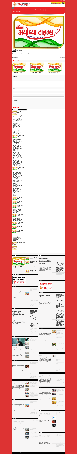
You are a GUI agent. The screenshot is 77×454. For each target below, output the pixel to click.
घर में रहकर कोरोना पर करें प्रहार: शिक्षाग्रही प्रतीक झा (60, 344)
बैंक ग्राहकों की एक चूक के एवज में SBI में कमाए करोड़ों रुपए (60, 429)
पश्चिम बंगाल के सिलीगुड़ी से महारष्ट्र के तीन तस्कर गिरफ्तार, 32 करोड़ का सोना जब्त (60, 376)
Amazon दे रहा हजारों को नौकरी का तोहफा (34, 301)
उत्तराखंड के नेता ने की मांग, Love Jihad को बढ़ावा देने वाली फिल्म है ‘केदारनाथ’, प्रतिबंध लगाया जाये (33, 433)
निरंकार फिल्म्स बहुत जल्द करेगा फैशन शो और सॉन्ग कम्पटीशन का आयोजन (34, 370)
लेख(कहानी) (34, 9)
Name (14, 88)
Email (14, 92)
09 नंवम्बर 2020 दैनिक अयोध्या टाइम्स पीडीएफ (53, 72)
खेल (44, 9)
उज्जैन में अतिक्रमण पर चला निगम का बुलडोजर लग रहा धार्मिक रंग (45, 331)
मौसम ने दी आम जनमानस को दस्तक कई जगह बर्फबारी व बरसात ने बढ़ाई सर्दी (33, 425)
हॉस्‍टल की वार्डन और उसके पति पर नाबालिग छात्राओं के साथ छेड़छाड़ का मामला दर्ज (44, 436)
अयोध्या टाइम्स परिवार (18, 11)
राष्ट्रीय (13, 9)
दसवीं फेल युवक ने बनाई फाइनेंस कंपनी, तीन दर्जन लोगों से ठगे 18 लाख (60, 435)
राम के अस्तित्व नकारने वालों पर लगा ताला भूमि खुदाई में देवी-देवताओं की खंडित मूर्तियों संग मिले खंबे (33, 304)
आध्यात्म (50, 9)
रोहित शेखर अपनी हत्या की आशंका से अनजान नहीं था (34, 421)
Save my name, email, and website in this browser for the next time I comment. (16, 102)
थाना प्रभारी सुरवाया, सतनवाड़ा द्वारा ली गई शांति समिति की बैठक (60, 337)
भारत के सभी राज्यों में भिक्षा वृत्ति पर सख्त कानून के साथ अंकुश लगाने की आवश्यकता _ (60, 356)
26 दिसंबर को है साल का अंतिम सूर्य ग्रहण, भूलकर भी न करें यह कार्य (33, 413)
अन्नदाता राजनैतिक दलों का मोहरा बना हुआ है (60, 370)
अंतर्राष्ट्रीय (21, 9)
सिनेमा (38, 9)
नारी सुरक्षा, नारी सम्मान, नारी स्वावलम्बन (17, 234)
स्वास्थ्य (47, 9)
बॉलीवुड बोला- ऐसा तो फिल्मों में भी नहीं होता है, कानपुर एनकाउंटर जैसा (34, 363)
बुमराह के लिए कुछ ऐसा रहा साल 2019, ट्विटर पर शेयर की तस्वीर (33, 393)
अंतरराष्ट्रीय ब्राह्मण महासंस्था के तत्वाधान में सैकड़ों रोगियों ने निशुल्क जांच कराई (60, 390)
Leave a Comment (31, 53)
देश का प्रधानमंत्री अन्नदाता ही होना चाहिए (60, 363)
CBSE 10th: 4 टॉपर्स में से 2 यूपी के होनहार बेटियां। (60, 380)
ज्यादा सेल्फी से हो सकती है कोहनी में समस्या (60, 406)
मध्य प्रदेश (28, 9)
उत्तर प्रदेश (16, 9)
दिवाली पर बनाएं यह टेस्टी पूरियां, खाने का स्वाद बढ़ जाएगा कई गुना (60, 398)
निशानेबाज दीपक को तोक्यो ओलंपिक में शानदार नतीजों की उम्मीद (34, 386)
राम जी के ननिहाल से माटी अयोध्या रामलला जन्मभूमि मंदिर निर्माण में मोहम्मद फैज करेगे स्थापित (33, 294)
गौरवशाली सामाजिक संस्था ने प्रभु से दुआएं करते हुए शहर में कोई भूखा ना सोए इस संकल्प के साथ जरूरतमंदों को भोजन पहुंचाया (60, 349)
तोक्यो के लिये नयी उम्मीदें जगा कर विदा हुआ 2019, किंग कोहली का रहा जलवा (34, 389)
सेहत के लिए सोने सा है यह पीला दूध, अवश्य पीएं (60, 402)
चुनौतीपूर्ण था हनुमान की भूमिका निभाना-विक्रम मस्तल (33, 377)
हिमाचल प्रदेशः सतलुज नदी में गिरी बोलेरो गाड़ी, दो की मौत (33, 429)
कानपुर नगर (24, 9)
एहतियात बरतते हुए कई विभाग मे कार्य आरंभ (34, 352)
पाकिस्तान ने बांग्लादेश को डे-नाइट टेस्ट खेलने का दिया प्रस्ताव (33, 383)
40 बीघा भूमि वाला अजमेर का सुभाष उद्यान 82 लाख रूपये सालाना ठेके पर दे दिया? (60, 439)
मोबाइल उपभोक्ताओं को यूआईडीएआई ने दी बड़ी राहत (34, 437)
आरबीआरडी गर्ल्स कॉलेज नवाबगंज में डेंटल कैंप (33, 329)
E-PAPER (14, 51)
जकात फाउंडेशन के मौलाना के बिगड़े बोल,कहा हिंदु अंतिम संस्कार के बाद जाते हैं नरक (33, 289)
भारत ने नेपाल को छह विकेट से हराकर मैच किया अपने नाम (34, 396)
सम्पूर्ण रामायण (31, 415)
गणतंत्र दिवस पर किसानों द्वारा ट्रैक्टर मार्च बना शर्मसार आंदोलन (60, 274)
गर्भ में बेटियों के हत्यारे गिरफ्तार (59, 442)
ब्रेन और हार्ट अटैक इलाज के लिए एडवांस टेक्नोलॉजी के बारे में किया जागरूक (59, 394)
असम (52, 9)
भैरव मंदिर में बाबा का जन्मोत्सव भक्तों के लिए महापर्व (33, 402)
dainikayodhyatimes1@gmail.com (22, 53)
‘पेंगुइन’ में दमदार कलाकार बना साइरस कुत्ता (34, 373)
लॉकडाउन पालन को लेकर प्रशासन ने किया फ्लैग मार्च (34, 356)
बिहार (31, 9)
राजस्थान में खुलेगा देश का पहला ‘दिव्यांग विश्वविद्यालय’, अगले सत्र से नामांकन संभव (60, 445)
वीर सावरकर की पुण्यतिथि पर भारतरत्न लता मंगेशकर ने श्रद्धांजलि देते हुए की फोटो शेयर (60, 259)
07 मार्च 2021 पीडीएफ (19, 226)
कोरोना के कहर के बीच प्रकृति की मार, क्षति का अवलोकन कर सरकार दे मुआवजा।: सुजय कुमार (34, 339)
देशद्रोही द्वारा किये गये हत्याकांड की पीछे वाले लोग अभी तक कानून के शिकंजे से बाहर (60, 413)
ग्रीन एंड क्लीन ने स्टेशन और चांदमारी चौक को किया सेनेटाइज (34, 343)
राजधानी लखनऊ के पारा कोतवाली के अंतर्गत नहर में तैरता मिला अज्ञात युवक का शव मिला (18, 290)
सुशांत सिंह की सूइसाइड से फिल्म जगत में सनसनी (17, 348)
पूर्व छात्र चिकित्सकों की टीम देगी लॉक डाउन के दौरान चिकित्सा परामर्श (45, 390)
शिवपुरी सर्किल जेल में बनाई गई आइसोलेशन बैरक (59, 340)
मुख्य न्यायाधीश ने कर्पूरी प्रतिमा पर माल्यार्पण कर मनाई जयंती (60, 277)
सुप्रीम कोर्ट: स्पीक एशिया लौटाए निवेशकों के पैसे (59, 417)
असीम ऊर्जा (40, 355)
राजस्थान (61, 9)
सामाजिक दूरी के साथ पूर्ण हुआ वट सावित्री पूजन (33, 410)
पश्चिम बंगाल (41, 9)
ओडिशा (58, 9)
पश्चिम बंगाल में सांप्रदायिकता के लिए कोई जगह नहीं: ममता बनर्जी (60, 383)
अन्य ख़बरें (14, 11)
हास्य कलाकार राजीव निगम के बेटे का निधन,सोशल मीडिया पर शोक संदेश (17, 364)
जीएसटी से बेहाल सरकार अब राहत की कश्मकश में (60, 360)
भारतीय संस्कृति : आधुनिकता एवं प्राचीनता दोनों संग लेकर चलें (59, 366)
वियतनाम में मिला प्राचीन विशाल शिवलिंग (33, 298)
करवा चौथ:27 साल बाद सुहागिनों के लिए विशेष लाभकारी (45, 376)
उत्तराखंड (55, 9)
